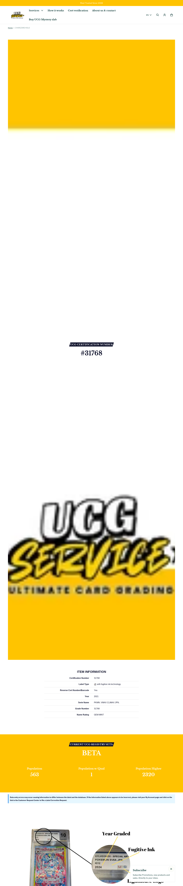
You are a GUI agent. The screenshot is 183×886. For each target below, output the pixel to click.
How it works (56, 10)
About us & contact (104, 10)
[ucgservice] (17, 15)
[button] (157, 14)
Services (34, 10)
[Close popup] (171, 869)
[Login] (164, 14)
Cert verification (78, 10)
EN (147, 15)
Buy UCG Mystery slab (43, 19)
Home (10, 28)
